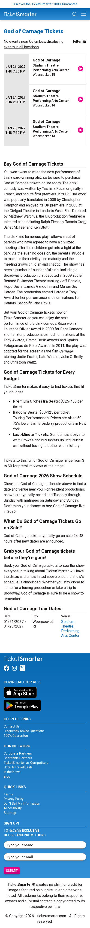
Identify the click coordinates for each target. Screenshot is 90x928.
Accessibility (13, 808)
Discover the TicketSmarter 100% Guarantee (45, 4)
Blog (7, 776)
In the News (12, 772)
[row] (45, 69)
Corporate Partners (18, 753)
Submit (12, 871)
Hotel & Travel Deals (18, 767)
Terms (8, 794)
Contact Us (12, 726)
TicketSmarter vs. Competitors (26, 762)
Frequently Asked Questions (24, 731)
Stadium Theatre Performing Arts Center (70, 628)
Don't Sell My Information (22, 803)
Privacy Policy (14, 799)
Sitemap (10, 813)
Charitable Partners (18, 758)
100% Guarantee (16, 735)
